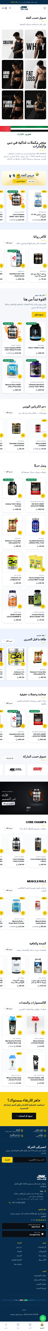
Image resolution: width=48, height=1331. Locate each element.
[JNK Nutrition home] (24, 8)
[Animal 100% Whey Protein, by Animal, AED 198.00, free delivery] (12, 495)
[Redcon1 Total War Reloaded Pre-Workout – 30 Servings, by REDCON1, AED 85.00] (12, 531)
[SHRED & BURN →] (35, 74)
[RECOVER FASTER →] (12, 74)
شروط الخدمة (41, 1288)
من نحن (19, 1247)
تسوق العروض (19, 181)
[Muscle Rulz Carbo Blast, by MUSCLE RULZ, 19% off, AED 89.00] (38, 913)
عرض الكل (8, 243)
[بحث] (10, 8)
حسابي (24, 1310)
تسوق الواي (38, 314)
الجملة (19, 1251)
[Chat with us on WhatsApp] (43, 1318)
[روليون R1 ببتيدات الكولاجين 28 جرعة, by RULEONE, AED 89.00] (16, 972)
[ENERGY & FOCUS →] (35, 104)
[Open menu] (44, 8)
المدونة (19, 1256)
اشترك (7, 1159)
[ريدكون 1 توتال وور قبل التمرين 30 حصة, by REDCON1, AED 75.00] (38, 265)
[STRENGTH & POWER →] (12, 44)
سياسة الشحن (41, 1284)
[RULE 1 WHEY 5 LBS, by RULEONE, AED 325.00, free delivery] (35, 338)
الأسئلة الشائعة (16, 1260)
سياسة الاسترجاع (40, 1280)
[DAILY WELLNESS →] (12, 104)
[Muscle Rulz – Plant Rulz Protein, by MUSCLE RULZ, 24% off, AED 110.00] (16, 913)
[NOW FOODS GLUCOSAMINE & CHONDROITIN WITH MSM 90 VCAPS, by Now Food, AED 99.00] (12, 605)
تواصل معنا (18, 1264)
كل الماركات (8, 758)
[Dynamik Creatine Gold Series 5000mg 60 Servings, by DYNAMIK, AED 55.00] (16, 435)
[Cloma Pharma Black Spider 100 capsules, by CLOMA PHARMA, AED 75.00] (35, 605)
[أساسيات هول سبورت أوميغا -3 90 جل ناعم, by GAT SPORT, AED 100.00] (38, 972)
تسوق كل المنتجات (24, 1116)
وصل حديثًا (42, 1256)
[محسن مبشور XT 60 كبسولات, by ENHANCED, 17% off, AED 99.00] (38, 206)
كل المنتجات (42, 1247)
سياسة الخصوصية (40, 1275)
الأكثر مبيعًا (42, 1260)
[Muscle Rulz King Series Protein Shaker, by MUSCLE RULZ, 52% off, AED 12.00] (12, 1068)
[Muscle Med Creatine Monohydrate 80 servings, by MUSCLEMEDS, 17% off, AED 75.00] (38, 435)
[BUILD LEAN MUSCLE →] (35, 44)
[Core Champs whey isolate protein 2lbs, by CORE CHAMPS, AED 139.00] (16, 851)
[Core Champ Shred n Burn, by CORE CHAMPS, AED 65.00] (38, 851)
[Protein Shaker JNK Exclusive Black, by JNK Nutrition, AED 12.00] (35, 1068)
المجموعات (42, 1251)
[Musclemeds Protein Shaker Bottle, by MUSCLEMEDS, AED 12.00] (35, 1032)
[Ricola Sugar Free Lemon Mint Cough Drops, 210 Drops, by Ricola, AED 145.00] (35, 568)
